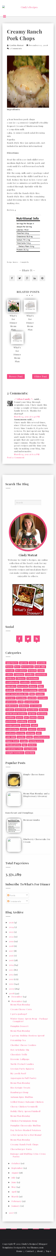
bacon (9, 666)
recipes (25, 725)
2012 (11, 974)
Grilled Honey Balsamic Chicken (26, 1101)
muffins (10, 717)
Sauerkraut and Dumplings (19, 812)
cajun (41, 670)
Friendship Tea (18, 1040)
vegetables (30, 748)
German (42, 698)
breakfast (21, 670)
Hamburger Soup (19, 1092)
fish (32, 694)
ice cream (36, 705)
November (17, 1001)
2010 (11, 984)
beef (17, 666)
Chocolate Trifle (18, 1054)
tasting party (36, 741)
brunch (32, 670)
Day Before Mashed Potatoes (25, 1130)
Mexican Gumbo (31, 820)
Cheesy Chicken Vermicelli (23, 1106)
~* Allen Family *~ (24, 399)
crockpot (36, 682)
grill (20, 701)
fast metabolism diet (17, 694)
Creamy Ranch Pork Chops (24, 1144)
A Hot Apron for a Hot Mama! (26, 1134)
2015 (11, 960)
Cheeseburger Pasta (21, 1149)
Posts (12, 895)
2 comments (16, 48)
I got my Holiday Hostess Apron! (27, 1035)
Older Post (40, 376)
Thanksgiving (13, 744)
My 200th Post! (18, 1073)
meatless (32, 709)
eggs (18, 690)
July (14, 1177)
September (17, 1168)
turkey (32, 744)
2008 (12, 993)
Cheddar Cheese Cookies (23, 1045)
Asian (32, 662)
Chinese (20, 678)
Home (19, 1251)
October (16, 1163)
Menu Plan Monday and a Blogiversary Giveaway (36, 794)
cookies (25, 682)
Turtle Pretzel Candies (22, 1064)
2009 (12, 988)
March (15, 1196)
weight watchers (14, 752)
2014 (11, 965)
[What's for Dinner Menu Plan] (13, 306)
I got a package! (18, 1014)
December (17, 996)
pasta (19, 717)
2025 (11, 922)
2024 (11, 927)
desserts (22, 686)
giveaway (11, 701)
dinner (32, 686)
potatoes (11, 721)
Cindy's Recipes (29, 1244)
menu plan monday (16, 713)
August (15, 1172)
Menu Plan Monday (20, 1004)
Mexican (42, 713)
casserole (41, 674)
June (14, 1182)
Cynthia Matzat (16, 45)
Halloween (11, 705)
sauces (32, 729)
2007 (11, 1212)
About (40, 1251)
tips (24, 744)
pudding (22, 721)
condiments (12, 682)
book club (40, 666)
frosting (21, 698)
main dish (20, 709)
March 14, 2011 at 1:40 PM (27, 416)
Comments (15, 901)
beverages (27, 666)
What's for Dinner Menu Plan (13, 322)
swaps (24, 741)
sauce (23, 729)
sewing (20, 733)
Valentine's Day (14, 748)
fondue (40, 694)
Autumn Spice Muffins (21, 1097)
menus (32, 713)
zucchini (30, 752)
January (16, 1206)
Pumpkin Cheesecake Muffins (25, 1125)
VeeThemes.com (35, 1247)
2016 (11, 955)
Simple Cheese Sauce (34, 774)
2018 (11, 946)
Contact (30, 1251)
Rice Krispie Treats (20, 1087)
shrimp (30, 733)
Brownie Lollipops (19, 1059)
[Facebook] (19, 639)
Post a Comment (15, 457)
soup (29, 737)
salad (34, 725)
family (42, 690)
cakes (9, 674)
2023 (11, 932)
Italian (9, 709)
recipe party (12, 725)
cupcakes (11, 686)
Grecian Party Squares (22, 1068)
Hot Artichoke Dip (19, 1049)
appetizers (11, 662)
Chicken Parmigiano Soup (23, 1120)
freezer (10, 698)
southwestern (41, 737)
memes (43, 709)
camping (19, 674)
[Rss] (37, 639)
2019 (11, 941)
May (14, 1187)
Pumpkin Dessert (19, 1026)
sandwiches (12, 729)
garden (32, 698)
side (39, 733)
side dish (10, 737)
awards (41, 662)
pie (26, 717)
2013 (11, 969)
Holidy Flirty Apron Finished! (25, 1111)
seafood (10, 733)
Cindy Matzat (28, 555)
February (17, 1201)
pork (40, 717)
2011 (11, 979)
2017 (11, 951)
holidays (24, 705)
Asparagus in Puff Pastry (23, 1078)
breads (10, 670)
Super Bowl (12, 741)
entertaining (30, 690)
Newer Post (16, 376)
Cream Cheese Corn (21, 1009)
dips (41, 686)
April (14, 1191)
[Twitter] (28, 639)
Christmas (32, 678)
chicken (10, 678)
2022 (11, 936)
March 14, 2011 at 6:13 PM (27, 454)
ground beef (31, 701)
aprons (23, 662)
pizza (33, 717)
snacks (21, 737)
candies (30, 674)
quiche (32, 721)
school (41, 729)
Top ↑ (48, 1251)
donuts (10, 690)
